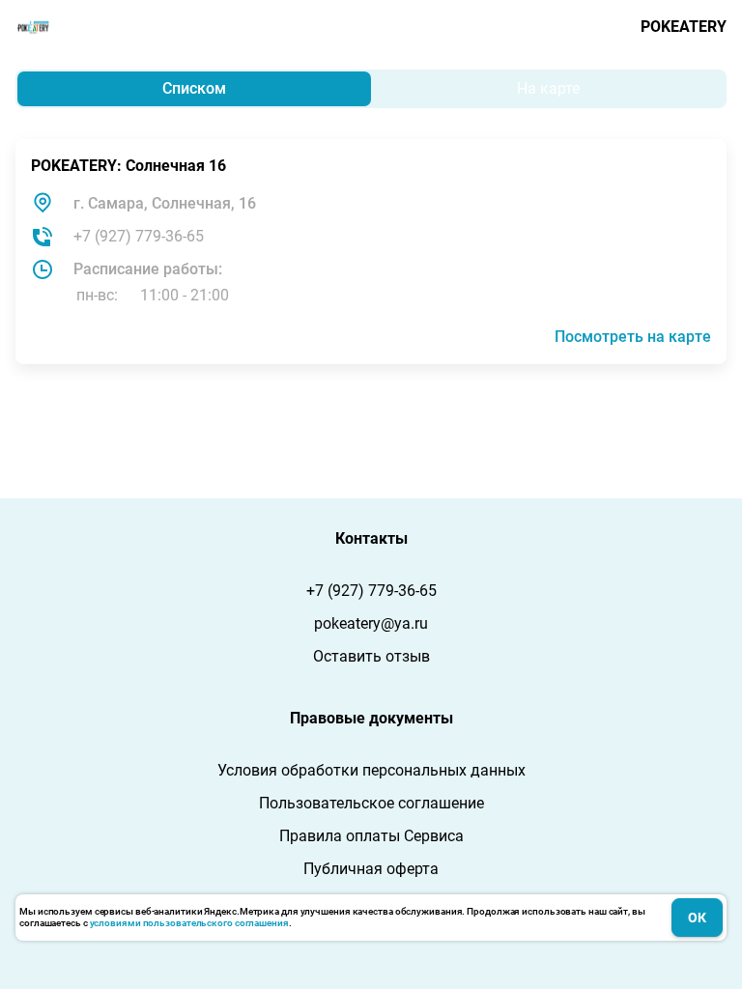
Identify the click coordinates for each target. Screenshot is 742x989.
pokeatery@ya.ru (371, 623)
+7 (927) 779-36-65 (138, 236)
